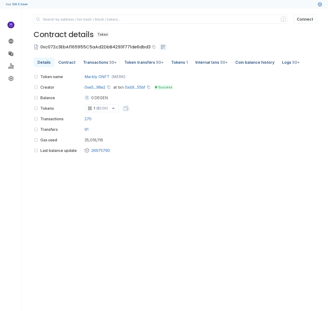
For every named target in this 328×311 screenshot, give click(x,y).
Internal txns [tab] (211, 62)
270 (88, 118)
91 (87, 129)
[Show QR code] (163, 47)
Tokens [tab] (179, 62)
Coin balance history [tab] (254, 62)
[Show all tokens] (126, 108)
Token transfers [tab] (144, 62)
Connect (305, 19)
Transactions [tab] (100, 62)
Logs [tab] (291, 62)
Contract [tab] (66, 62)
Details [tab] (44, 62)
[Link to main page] (10, 25)
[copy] (154, 47)
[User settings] (319, 4)
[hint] (36, 76)
